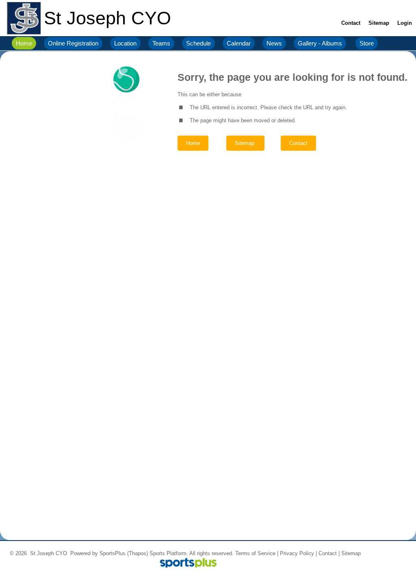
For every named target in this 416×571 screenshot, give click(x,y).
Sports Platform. (169, 553)
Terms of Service (255, 553)
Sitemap (351, 553)
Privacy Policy (297, 553)
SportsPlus (113, 553)
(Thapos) (137, 553)
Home (193, 143)
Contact (327, 553)
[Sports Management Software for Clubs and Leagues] (185, 563)
